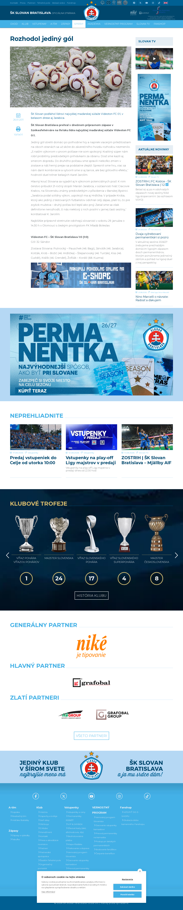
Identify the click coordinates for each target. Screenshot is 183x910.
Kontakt (44, 836)
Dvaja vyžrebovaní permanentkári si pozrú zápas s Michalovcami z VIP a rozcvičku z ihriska (153, 235)
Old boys (44, 824)
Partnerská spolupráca (44, 854)
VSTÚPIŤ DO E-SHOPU (130, 814)
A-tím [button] (53, 24)
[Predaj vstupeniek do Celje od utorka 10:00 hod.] (35, 437)
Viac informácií (48, 892)
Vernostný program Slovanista (76, 854)
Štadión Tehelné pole (50, 860)
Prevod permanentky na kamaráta (77, 870)
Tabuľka (16, 839)
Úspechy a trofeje (48, 816)
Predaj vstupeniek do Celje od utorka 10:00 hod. (33, 460)
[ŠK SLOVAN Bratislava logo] (91, 11)
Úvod (14, 24)
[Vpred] (176, 555)
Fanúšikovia (156, 229)
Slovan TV (155, 177)
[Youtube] (146, 3)
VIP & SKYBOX (75, 824)
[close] (140, 871)
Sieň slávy (44, 820)
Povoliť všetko (128, 894)
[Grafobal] (91, 683)
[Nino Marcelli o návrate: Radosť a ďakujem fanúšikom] (154, 280)
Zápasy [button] (65, 24)
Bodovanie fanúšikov (106, 849)
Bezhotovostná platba (74, 838)
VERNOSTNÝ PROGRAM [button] (118, 24)
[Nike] (91, 646)
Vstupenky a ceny (76, 812)
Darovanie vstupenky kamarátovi (77, 862)
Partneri (44, 848)
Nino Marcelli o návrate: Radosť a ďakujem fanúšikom (152, 298)
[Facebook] (134, 3)
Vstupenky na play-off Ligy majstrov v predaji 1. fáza (91, 460)
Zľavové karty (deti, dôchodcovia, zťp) (76, 830)
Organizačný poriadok (45, 866)
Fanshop (71, 3)
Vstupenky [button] (39, 24)
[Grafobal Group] (112, 714)
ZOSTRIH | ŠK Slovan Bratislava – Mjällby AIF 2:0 (146, 460)
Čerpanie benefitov (105, 853)
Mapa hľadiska (75, 844)
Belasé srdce (58, 3)
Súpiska (16, 812)
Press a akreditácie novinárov (48, 842)
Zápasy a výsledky (21, 835)
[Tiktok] (159, 3)
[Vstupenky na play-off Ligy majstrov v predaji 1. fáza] (91, 437)
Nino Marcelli (163, 292)
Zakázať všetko (127, 887)
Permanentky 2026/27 (73, 818)
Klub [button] (25, 24)
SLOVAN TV (143, 24)
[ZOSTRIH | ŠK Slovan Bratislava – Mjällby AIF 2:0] (147, 437)
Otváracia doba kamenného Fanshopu (133, 822)
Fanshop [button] (159, 24)
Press (22, 3)
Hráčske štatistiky (20, 820)
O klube (44, 828)
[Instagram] (153, 3)
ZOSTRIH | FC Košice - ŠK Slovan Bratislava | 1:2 (153, 183)
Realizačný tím (19, 816)
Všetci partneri (91, 736)
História (43, 812)
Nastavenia (127, 879)
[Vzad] (7, 555)
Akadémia (93, 24)
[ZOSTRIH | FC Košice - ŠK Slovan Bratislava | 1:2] (154, 165)
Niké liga (154, 292)
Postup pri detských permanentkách (105, 843)
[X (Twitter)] (140, 3)
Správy (78, 24)
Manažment (46, 832)
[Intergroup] (70, 714)
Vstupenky (33, 452)
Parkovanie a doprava (78, 848)
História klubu (92, 595)
